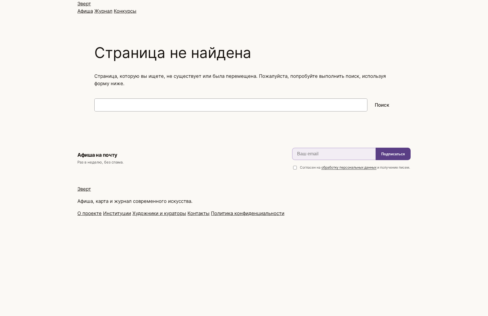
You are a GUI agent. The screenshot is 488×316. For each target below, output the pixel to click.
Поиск (382, 105)
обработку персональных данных (348, 167)
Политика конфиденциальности (247, 213)
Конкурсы (125, 11)
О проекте (89, 213)
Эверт (84, 4)
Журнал (103, 11)
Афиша (85, 11)
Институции (117, 213)
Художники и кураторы (159, 213)
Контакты (199, 213)
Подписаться (393, 154)
